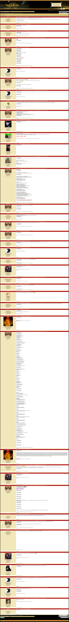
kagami (8, 302)
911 (29, 132)
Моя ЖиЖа (20, 106)
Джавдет (8, 156)
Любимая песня (11, 615)
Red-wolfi (8, 47)
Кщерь (5, 12)
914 (29, 168)
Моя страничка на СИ (18, 458)
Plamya (8, 449)
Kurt (8, 564)
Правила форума (63, 10)
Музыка (8, 615)
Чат (55, 10)
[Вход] (64, 9)
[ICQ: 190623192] (20, 290)
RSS (59, 4)
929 (29, 331)
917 (28, 221)
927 (28, 309)
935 (28, 520)
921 (29, 258)
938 (28, 564)
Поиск (66, 10)
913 (29, 156)
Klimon (8, 132)
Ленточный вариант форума (51, 10)
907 (29, 90)
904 (28, 47)
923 (28, 277)
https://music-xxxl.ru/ (30, 515)
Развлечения (5, 615)
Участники (57, 10)
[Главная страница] (9, 4)
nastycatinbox (8, 258)
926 (29, 302)
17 (8, 11)
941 (28, 598)
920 (29, 247)
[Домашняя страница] (20, 109)
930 (30, 449)
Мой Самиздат (17, 106)
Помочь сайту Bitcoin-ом (56, 5)
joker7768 (8, 277)
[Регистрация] (61, 9)
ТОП (59, 10)
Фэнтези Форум (2, 615)
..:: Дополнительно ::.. (8, 21)
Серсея (8, 291)
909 (29, 110)
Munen (8, 67)
